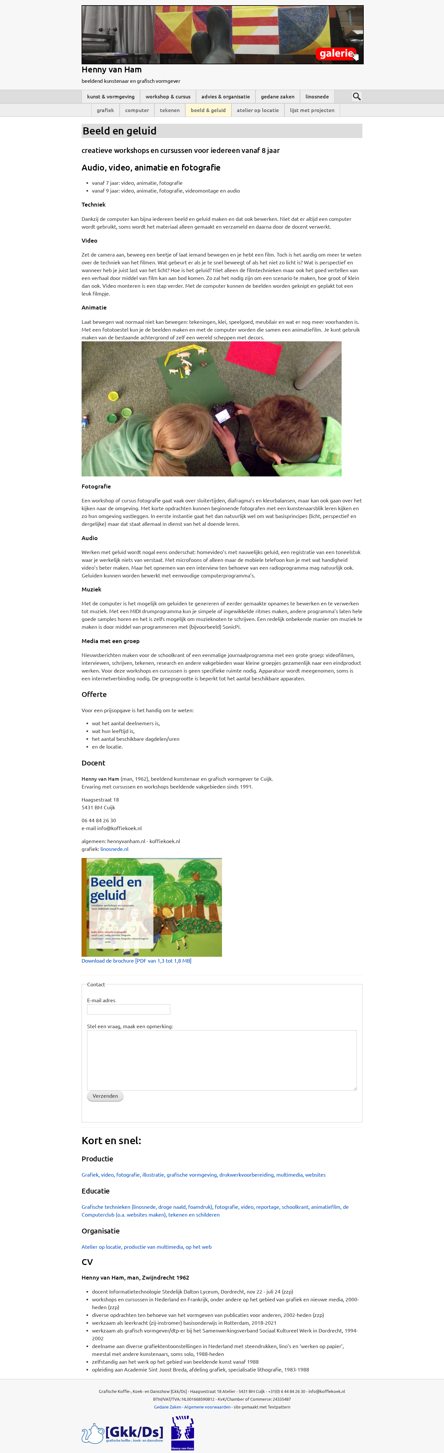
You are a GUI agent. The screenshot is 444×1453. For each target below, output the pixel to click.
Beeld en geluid (119, 130)
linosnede (317, 96)
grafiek (105, 110)
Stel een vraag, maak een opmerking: (130, 1026)
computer (137, 110)
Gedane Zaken (167, 1407)
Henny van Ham (112, 69)
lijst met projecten (312, 110)
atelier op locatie (258, 110)
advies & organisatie (226, 96)
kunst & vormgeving (111, 96)
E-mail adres (101, 1000)
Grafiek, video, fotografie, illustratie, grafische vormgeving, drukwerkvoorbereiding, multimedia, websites (204, 1175)
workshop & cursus (168, 96)
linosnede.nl (114, 849)
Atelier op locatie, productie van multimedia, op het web (147, 1247)
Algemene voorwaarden (207, 1407)
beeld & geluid (208, 110)
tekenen (170, 110)
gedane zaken (277, 96)
